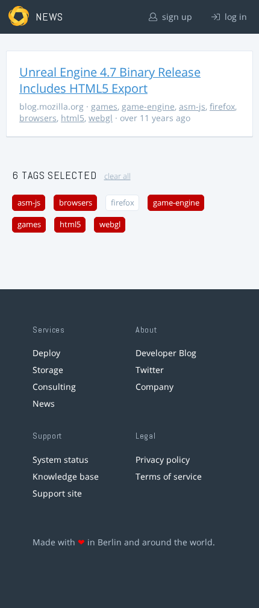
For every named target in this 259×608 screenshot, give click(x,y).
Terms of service (169, 476)
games (104, 106)
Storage (48, 369)
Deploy (46, 353)
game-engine (148, 106)
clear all (117, 176)
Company (154, 386)
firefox (222, 106)
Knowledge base (66, 476)
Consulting (54, 386)
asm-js (192, 106)
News (44, 403)
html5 (72, 118)
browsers (38, 118)
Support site (57, 493)
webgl (101, 118)
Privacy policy (163, 459)
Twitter (150, 369)
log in (234, 16)
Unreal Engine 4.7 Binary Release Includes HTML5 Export (110, 80)
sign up (176, 16)
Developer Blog (166, 353)
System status (61, 459)
